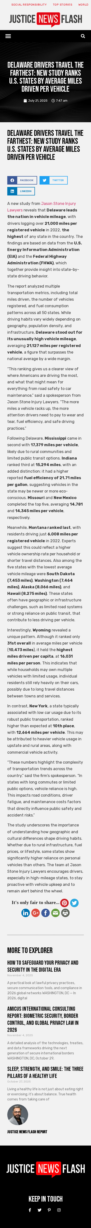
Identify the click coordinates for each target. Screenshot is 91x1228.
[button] (8, 36)
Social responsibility (29, 4)
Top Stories (62, 4)
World (83, 4)
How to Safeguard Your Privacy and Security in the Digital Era (42, 966)
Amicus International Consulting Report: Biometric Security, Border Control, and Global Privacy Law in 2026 (43, 1019)
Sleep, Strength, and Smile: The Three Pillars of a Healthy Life (45, 1073)
